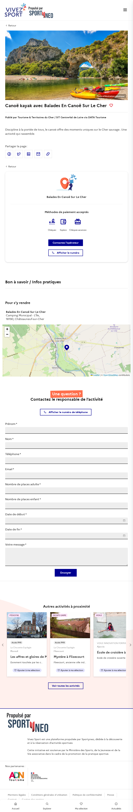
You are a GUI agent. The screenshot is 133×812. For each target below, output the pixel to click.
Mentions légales (17, 794)
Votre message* (15, 544)
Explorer (47, 808)
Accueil (15, 808)
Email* (9, 469)
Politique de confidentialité (87, 794)
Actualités (116, 808)
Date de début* (16, 514)
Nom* (9, 439)
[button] (66, 347)
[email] (38, 154)
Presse (110, 794)
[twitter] (19, 154)
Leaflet (96, 374)
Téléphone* (13, 454)
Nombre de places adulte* (23, 484)
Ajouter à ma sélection (28, 670)
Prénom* (11, 424)
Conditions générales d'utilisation (49, 794)
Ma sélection (81, 808)
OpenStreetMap (110, 374)
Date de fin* (13, 529)
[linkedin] (29, 154)
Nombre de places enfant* (23, 499)
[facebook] (9, 154)
